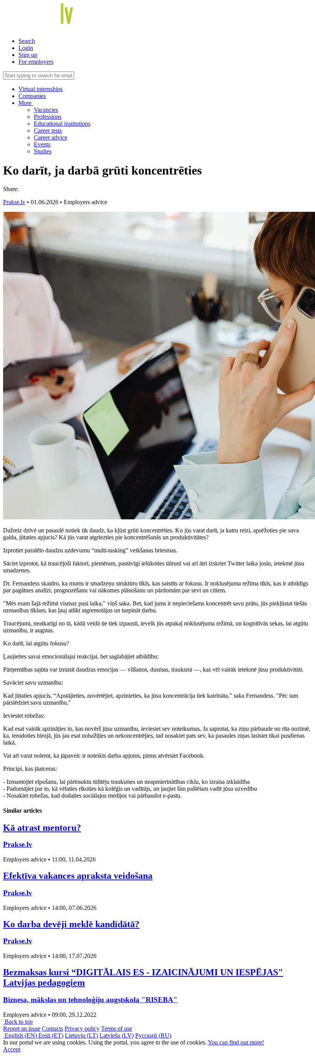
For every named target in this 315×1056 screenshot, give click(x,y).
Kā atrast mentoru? (42, 828)
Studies (42, 151)
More (25, 103)
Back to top (18, 1021)
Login (25, 48)
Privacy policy (82, 1028)
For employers (35, 61)
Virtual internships (40, 89)
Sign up (27, 55)
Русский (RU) (153, 1035)
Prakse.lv (14, 202)
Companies (32, 96)
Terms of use (116, 1028)
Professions (47, 116)
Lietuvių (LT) (81, 1035)
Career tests (48, 130)
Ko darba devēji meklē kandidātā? (71, 924)
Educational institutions (62, 123)
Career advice (50, 137)
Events (42, 144)
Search (26, 41)
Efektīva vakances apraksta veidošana (78, 876)
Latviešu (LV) (116, 1035)
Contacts (52, 1028)
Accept (11, 1049)
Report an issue (21, 1028)
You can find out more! (236, 1042)
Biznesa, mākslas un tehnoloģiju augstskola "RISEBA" (90, 1000)
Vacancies (46, 109)
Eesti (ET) (50, 1035)
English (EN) (20, 1035)
